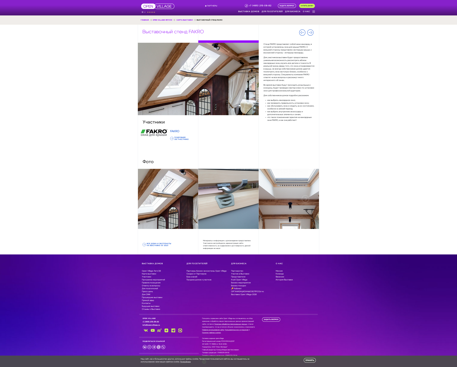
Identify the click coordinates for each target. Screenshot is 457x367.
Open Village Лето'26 (151, 271)
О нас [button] (306, 11)
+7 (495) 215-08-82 (151, 321)
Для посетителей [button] (272, 11)
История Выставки (284, 280)
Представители (238, 277)
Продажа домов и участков (198, 280)
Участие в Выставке (240, 274)
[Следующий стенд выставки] (310, 32)
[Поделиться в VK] (145, 347)
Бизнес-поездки (238, 286)
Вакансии (280, 277)
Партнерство (237, 271)
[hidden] (168, 199)
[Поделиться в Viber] (163, 347)
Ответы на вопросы (151, 286)
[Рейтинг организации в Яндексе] (150, 12)
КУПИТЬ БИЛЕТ (307, 6)
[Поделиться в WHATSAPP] (149, 347)
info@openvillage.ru (151, 325)
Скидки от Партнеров (196, 274)
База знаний (191, 277)
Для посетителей (150, 288)
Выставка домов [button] (248, 11)
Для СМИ (146, 294)
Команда (280, 274)
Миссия (279, 271)
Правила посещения (151, 283)
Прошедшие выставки (152, 297)
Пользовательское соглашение (236, 330)
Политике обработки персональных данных (230, 324)
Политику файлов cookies (211, 333)
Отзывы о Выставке (151, 309)
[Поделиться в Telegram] (154, 347)
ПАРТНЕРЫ (212, 6)
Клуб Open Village (239, 280)
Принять (309, 360)
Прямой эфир (148, 300)
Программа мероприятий (153, 280)
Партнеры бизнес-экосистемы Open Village (206, 271)
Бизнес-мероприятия (241, 283)
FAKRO (174, 131)
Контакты (146, 303)
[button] (313, 11)
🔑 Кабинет (236, 288)
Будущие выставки (150, 306)
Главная (145, 20)
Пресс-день (147, 291)
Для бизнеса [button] (293, 11)
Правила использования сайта (213, 330)
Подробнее (185, 362)
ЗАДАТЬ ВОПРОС (271, 319)
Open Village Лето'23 (162, 20)
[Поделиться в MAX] (158, 347)
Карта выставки (185, 20)
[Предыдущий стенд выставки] (302, 32)
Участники (146, 277)
